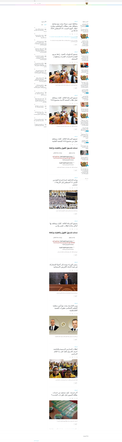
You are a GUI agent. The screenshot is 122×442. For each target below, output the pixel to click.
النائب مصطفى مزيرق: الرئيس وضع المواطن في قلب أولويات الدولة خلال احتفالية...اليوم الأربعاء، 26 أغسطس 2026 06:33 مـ (40, 50)
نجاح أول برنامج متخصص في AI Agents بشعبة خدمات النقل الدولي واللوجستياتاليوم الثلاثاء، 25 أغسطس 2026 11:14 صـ (40, 65)
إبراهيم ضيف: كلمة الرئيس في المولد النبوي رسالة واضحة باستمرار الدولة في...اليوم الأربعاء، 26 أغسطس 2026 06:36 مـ (40, 57)
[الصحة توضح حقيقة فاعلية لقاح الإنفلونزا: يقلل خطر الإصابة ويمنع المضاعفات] (84, 104)
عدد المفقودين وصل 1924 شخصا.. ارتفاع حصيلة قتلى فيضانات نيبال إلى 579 (84, 158)
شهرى (42, 24)
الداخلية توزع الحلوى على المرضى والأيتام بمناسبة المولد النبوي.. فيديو (40, 120)
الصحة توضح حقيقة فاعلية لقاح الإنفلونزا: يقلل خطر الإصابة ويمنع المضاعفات (84, 110)
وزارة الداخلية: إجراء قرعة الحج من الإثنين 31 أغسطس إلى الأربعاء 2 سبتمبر (65, 182)
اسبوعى (45, 24)
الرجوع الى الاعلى (36, 440)
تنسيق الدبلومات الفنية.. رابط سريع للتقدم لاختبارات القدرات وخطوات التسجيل (65, 56)
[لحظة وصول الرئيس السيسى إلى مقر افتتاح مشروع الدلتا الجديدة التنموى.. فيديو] (84, 91)
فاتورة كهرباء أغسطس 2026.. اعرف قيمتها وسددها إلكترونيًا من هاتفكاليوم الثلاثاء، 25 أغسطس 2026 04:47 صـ (40, 72)
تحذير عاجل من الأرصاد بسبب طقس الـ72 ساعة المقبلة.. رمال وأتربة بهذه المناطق (40, 93)
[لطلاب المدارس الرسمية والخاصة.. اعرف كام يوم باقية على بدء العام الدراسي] (63, 368)
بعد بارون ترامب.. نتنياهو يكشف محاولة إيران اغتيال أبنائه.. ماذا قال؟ (40, 107)
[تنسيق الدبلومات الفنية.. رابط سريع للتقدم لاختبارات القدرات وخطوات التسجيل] (63, 73)
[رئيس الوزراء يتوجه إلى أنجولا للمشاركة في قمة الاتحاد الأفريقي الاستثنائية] (63, 281)
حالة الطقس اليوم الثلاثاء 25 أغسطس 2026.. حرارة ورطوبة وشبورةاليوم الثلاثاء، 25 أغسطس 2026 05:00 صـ (40, 87)
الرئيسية (38, 3)
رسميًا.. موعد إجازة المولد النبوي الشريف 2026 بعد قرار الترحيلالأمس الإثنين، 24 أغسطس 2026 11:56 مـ (40, 114)
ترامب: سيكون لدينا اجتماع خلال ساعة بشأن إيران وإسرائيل (84, 147)
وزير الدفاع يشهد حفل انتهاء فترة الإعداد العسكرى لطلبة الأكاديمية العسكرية (40, 125)
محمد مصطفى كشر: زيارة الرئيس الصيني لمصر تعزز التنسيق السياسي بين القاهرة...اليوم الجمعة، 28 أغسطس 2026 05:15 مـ (84, 171)
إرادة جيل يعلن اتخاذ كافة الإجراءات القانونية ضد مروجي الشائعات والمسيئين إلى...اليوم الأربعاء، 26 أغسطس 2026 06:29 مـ (40, 43)
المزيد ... (75, 44)
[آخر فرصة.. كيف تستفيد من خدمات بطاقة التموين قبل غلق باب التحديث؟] (63, 409)
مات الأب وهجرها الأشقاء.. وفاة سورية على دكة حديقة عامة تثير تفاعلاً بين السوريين (84, 136)
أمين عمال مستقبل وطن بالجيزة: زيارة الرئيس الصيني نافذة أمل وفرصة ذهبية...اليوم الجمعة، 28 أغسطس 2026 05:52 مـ (84, 58)
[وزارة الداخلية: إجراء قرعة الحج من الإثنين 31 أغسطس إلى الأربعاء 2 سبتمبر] (63, 199)
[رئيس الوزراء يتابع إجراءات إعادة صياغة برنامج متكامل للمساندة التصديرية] (84, 25)
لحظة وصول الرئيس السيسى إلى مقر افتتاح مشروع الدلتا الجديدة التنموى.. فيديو (85, 98)
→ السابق (76, 428)
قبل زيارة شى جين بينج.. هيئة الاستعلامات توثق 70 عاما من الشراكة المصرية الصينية (84, 72)
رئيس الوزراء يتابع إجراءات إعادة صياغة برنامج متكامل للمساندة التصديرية (84, 30)
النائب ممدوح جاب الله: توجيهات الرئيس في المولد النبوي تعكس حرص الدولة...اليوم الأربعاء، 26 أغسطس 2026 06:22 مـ (40, 100)
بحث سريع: (86, 178)
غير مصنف (75, 21)
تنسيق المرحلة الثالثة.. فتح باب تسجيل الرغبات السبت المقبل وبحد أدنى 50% (40, 30)
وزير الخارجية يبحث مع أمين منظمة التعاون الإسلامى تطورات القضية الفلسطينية (65, 308)
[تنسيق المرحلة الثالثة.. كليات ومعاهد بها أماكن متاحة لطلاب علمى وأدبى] (63, 240)
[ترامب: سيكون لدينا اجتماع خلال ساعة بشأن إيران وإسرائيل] (84, 142)
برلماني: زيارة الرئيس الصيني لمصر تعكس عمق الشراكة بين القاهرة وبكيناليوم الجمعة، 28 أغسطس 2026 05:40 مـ (84, 43)
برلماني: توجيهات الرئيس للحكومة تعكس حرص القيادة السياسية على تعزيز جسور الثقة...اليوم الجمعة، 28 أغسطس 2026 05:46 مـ (84, 85)
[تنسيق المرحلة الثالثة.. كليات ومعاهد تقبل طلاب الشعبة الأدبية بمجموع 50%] (63, 114)
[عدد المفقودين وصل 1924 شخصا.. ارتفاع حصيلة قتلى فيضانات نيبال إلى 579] (84, 152)
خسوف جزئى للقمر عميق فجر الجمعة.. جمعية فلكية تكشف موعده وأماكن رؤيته (40, 36)
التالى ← (57, 428)
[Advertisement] (61, 12)
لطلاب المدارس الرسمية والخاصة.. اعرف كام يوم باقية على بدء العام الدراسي (65, 351)
